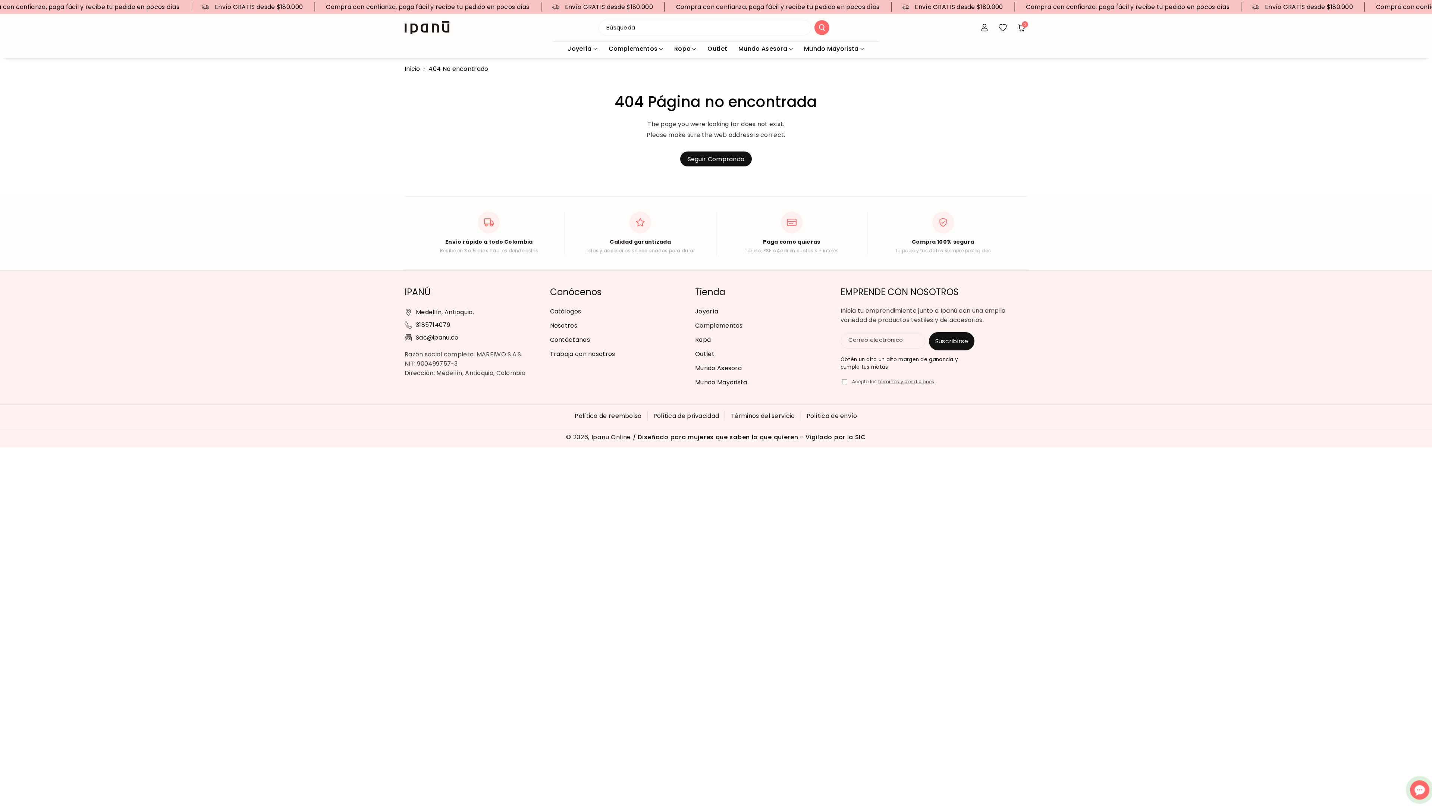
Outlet (705, 354)
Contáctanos (570, 339)
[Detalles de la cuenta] (984, 27)
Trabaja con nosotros (582, 354)
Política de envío (832, 416)
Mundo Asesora (762, 48)
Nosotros (563, 325)
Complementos (633, 48)
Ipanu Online (611, 437)
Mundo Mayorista (831, 48)
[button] (1021, 27)
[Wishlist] (1002, 27)
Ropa (682, 48)
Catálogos (565, 311)
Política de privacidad (686, 416)
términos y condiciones (906, 381)
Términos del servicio (763, 416)
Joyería (579, 48)
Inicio (412, 69)
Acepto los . (894, 381)
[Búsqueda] (821, 27)
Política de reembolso (608, 416)
